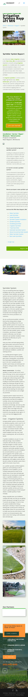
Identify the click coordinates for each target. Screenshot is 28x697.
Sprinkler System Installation (18, 219)
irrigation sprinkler (9, 78)
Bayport (17, 25)
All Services (9, 657)
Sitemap (5, 693)
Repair (21, 134)
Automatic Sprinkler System (18, 230)
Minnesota (10, 25)
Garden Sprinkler (15, 217)
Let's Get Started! (14, 126)
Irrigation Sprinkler (15, 226)
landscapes (6, 81)
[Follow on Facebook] (5, 671)
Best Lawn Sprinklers (16, 236)
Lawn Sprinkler (14, 215)
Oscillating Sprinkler (15, 224)
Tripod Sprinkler (14, 228)
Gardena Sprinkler (15, 221)
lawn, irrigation (15, 59)
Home (4, 25)
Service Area (12, 693)
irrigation (21, 290)
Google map (11, 242)
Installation (7, 134)
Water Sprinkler (14, 213)
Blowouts (6, 136)
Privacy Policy (20, 695)
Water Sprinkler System (16, 234)
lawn (17, 290)
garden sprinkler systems (9, 325)
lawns (17, 79)
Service (14, 134)
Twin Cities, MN (10, 61)
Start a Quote (12, 633)
